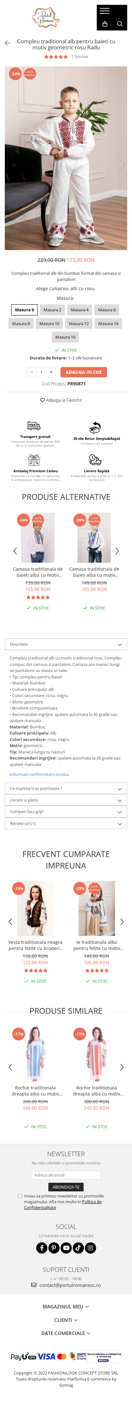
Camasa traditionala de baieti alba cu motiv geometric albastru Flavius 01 (94, 572)
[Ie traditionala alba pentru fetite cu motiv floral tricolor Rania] (96, 908)
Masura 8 (21, 323)
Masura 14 (108, 323)
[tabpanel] (66, 158)
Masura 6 (107, 310)
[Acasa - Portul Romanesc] (46, 17)
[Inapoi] (5, 43)
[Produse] (105, 13)
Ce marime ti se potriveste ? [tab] (36, 788)
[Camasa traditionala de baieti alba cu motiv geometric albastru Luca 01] (38, 538)
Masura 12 (79, 323)
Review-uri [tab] (23, 823)
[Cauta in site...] (120, 24)
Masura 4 (79, 310)
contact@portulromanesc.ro (69, 1285)
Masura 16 (65, 337)
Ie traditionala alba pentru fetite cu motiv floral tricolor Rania (96, 945)
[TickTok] (78, 1248)
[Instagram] (90, 1248)
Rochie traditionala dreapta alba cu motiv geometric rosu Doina (96, 1091)
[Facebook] (41, 1248)
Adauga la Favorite (63, 400)
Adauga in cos (84, 372)
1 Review (79, 56)
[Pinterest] (54, 1248)
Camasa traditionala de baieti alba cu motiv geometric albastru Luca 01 (38, 572)
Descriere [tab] (19, 644)
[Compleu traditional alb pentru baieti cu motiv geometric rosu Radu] (66, 158)
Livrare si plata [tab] (23, 800)
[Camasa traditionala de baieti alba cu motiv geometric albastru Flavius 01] (94, 538)
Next (122, 164)
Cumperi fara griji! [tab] (26, 811)
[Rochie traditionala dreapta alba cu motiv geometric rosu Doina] (96, 1054)
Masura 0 (24, 310)
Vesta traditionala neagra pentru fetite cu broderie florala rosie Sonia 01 (35, 945)
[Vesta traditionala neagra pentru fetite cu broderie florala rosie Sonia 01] (35, 908)
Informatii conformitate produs (39, 774)
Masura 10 (49, 323)
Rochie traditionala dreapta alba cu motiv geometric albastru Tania (35, 1091)
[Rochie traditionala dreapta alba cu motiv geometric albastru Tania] (35, 1054)
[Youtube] (66, 1248)
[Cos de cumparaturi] (105, 24)
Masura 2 (52, 310)
